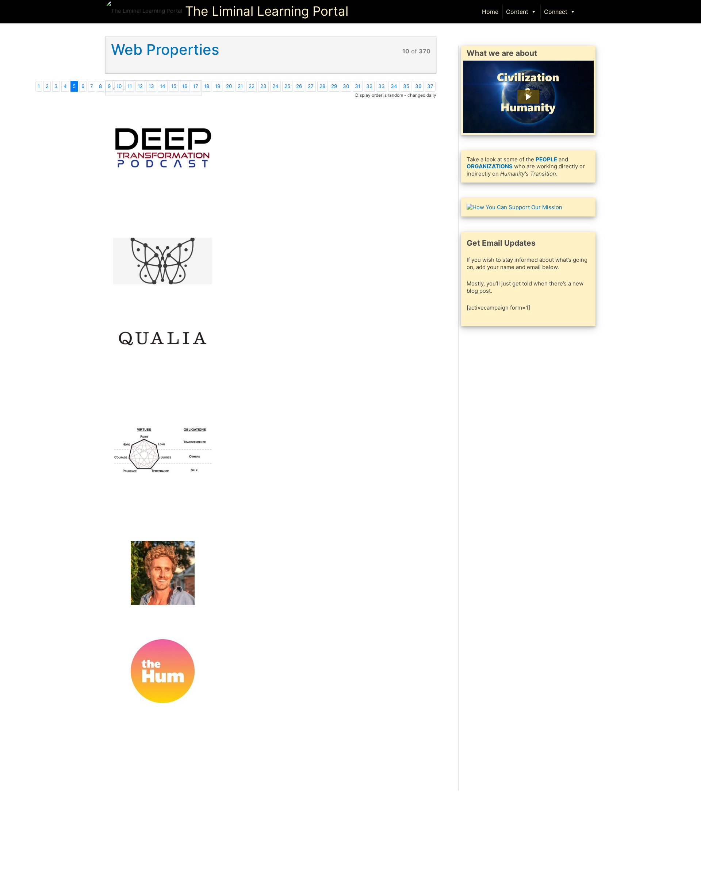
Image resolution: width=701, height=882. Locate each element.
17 (195, 86)
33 (381, 86)
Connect (555, 11)
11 (129, 86)
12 (140, 86)
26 (299, 86)
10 (119, 86)
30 (346, 86)
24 (275, 86)
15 (173, 86)
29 (334, 86)
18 (206, 86)
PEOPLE (546, 159)
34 (394, 86)
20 (229, 86)
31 (357, 86)
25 (287, 86)
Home (490, 11)
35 (406, 86)
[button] (588, 11)
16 (184, 86)
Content (517, 11)
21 (240, 86)
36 (418, 86)
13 (151, 86)
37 (430, 86)
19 (217, 86)
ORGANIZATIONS (490, 166)
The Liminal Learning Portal (266, 11)
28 (322, 86)
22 (251, 86)
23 (263, 86)
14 (162, 86)
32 (369, 86)
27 (311, 86)
